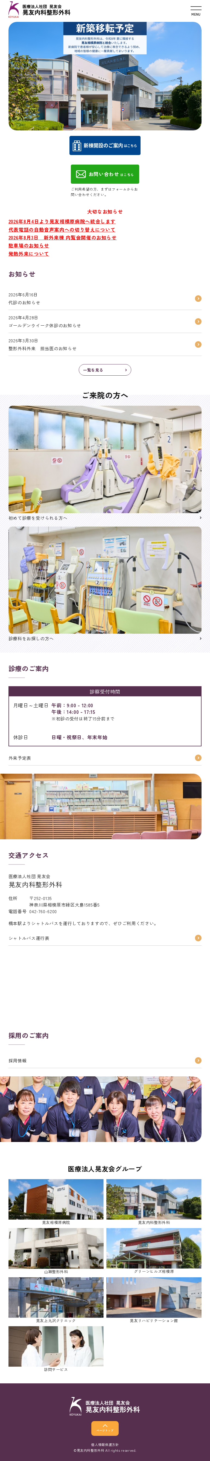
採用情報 (17, 1060)
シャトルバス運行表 (28, 938)
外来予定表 (19, 758)
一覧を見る (93, 370)
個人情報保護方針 (105, 1444)
